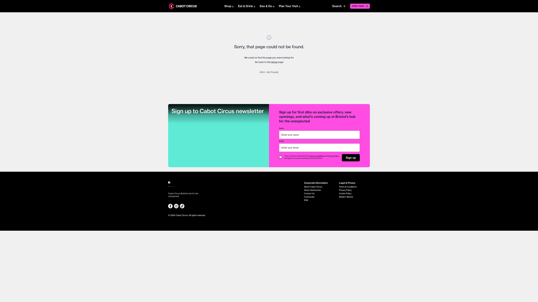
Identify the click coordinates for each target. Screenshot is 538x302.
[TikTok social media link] (182, 206)
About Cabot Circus (313, 187)
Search (337, 6)
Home (274, 62)
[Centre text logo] (185, 6)
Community (309, 197)
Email (281, 141)
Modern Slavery (346, 197)
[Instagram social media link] (176, 206)
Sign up (351, 157)
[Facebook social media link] (170, 206)
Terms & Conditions (316, 156)
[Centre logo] (171, 6)
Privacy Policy (333, 156)
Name (281, 128)
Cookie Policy (345, 193)
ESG (306, 200)
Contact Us (309, 193)
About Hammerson (312, 190)
